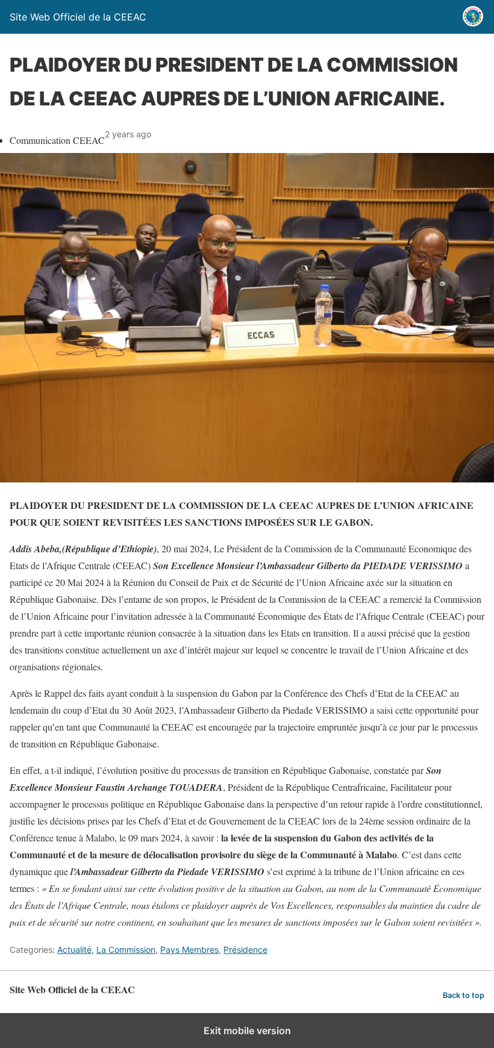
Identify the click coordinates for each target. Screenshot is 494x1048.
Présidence (245, 949)
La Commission (125, 949)
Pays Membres (189, 949)
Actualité (74, 949)
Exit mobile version (247, 1031)
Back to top (463, 995)
